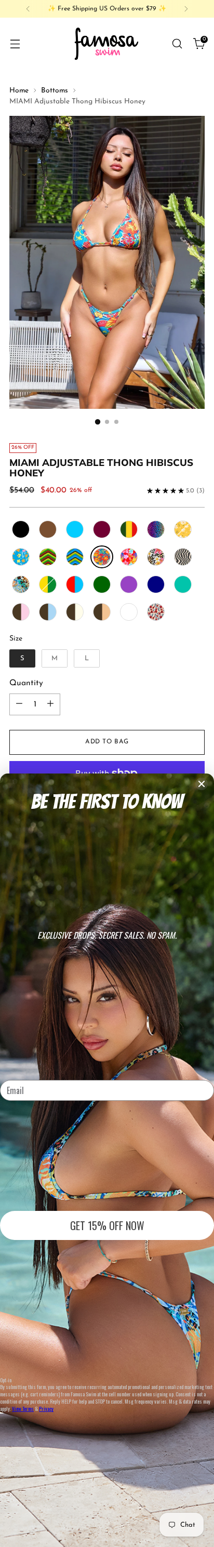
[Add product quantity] (50, 704)
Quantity (26, 683)
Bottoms (54, 90)
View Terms (23, 1408)
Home (19, 90)
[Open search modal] (177, 43)
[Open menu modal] (14, 43)
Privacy (46, 1408)
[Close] (201, 784)
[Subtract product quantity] (19, 704)
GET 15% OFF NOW (107, 1225)
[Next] (186, 9)
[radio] (20, 529)
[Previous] (28, 9)
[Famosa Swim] (107, 43)
